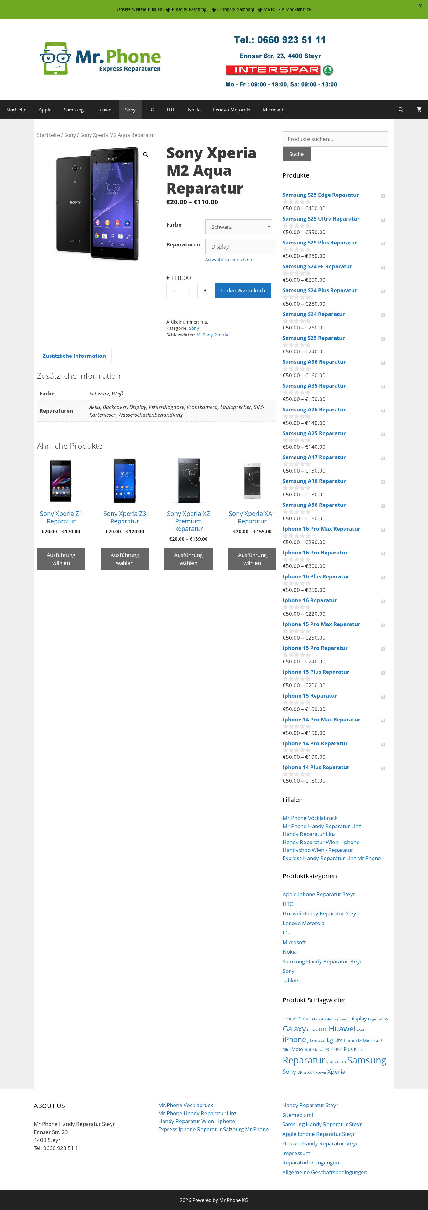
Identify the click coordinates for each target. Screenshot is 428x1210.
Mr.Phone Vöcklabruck (310, 818)
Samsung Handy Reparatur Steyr (322, 961)
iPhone (294, 1039)
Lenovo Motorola (231, 109)
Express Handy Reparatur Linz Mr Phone (332, 858)
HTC (171, 109)
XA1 (310, 1072)
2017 (298, 1018)
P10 (339, 1049)
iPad (360, 1030)
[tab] (74, 355)
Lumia (350, 1040)
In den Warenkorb (243, 290)
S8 (336, 1062)
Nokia (194, 109)
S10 (342, 1062)
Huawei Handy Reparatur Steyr (320, 913)
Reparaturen (183, 244)
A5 (308, 1019)
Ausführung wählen (61, 559)
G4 (379, 1019)
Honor (312, 1030)
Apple (45, 109)
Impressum (296, 1153)
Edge (372, 1019)
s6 (331, 1062)
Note (309, 1049)
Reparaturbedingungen (310, 1162)
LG (151, 109)
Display (358, 1018)
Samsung (74, 109)
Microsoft (273, 109)
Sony (130, 109)
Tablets (291, 980)
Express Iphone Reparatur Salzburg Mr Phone (213, 1129)
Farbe (173, 224)
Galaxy (294, 1029)
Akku (315, 1019)
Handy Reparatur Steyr (310, 1105)
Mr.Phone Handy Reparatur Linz (322, 826)
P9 (332, 1049)
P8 (327, 1049)
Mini (286, 1049)
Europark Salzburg (235, 9)
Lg (330, 1040)
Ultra (301, 1072)
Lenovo (318, 1040)
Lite (338, 1040)
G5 (386, 1019)
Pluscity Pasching (189, 9)
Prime (358, 1049)
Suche (296, 154)
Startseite (16, 109)
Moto (297, 1049)
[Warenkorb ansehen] (419, 109)
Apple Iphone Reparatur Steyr (319, 894)
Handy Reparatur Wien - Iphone (321, 842)
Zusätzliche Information (74, 355)
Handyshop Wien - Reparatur (318, 850)
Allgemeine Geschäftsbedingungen (324, 1172)
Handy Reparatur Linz (309, 834)
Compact (340, 1019)
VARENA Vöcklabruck (287, 9)
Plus (348, 1049)
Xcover (321, 1072)
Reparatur (304, 1060)
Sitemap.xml (297, 1114)
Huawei (104, 109)
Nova (319, 1049)
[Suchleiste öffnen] (401, 109)
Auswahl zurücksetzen (228, 259)
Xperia (221, 335)
